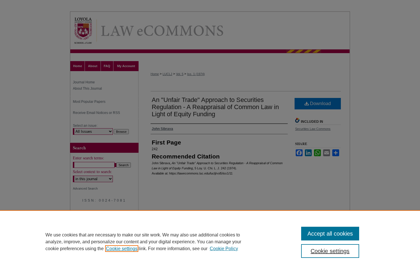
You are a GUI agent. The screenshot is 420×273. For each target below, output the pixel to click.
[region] (210, 241)
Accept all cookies (330, 233)
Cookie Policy (224, 248)
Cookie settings (121, 248)
